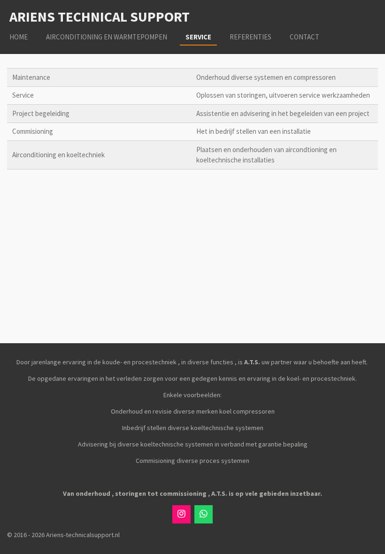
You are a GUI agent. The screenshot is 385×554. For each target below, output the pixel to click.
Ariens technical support (99, 16)
